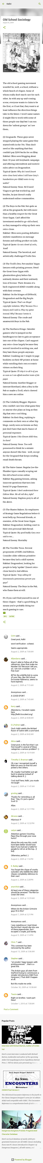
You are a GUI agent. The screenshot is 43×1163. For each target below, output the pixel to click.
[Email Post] (4, 614)
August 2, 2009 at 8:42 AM (22, 734)
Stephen (14, 958)
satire (11, 616)
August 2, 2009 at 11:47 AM (23, 786)
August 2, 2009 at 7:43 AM (22, 699)
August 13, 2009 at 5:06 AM (23, 951)
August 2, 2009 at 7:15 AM (22, 685)
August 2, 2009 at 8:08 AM (22, 718)
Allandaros (16, 658)
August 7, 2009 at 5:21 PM (22, 914)
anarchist (15, 887)
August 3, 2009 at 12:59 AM (23, 898)
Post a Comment (11, 1009)
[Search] (39, 4)
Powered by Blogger (23, 1160)
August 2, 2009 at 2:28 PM (22, 880)
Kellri (9, 4)
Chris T (14, 942)
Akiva (13, 741)
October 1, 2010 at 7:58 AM (22, 1003)
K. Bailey (14, 866)
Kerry (13, 706)
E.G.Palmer (15, 725)
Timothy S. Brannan (19, 760)
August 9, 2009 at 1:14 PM (22, 935)
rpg (5, 616)
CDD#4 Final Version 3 (10, 1090)
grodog (14, 793)
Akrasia (14, 816)
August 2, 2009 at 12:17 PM (22, 809)
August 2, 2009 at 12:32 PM (22, 823)
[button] (4, 27)
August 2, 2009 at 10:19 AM (23, 753)
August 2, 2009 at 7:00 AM (22, 652)
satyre (13, 830)
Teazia (14, 994)
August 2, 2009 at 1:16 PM (22, 859)
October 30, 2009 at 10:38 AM (24, 987)
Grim (13, 636)
